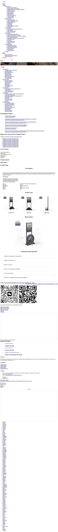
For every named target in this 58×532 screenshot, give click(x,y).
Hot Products (2, 380)
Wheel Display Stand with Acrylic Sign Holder (15, 38)
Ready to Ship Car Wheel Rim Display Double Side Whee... (16, 131)
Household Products (8, 44)
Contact (4, 57)
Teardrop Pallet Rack (11, 21)
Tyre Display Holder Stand (12, 37)
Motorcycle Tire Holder (4, 307)
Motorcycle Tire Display (4, 306)
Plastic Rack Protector (9, 85)
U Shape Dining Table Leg (10, 104)
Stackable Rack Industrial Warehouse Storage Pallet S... (15, 120)
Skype (1, 385)
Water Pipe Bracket (10, 48)
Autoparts (6, 51)
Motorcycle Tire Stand (4, 309)
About (4, 4)
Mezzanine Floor (10, 22)
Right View (46, 212)
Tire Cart (29, 381)
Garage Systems (8, 27)
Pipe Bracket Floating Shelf (12, 47)
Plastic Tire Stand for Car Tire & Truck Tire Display (16, 36)
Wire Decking (9, 26)
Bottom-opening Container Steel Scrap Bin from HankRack (15, 125)
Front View (11, 212)
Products (4, 5)
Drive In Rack (9, 24)
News (4, 52)
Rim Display (2, 381)
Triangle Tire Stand (9, 345)
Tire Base (9, 43)
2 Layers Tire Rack (10, 17)
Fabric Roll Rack (10, 12)
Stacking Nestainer (10, 13)
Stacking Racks (8, 6)
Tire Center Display (10, 42)
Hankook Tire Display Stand (12, 34)
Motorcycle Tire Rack (4, 308)
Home (4, 3)
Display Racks (7, 33)
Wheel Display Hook (11, 41)
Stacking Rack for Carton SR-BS (13, 8)
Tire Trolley (9, 40)
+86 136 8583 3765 (9, 374)
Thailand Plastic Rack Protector (13, 25)
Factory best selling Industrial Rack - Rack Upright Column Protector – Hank (19, 282)
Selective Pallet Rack (11, 19)
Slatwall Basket (10, 29)
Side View (29, 212)
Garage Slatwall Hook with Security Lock (14, 28)
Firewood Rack (10, 49)
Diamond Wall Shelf (8, 111)
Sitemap (7, 380)
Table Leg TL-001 (8, 106)
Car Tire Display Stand (19, 381)
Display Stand (12, 381)
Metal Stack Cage (10, 14)
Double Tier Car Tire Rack (12, 7)
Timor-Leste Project (8, 54)
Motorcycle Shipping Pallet (10, 117)
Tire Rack (2, 310)
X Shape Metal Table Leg (11, 45)
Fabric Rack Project (8, 56)
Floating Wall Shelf (10, 50)
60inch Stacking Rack (11, 11)
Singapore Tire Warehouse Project (11, 55)
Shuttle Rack (9, 23)
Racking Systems (8, 18)
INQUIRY (2, 157)
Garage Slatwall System (9, 90)
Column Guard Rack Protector (12, 20)
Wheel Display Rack (11, 39)
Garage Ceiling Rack (11, 32)
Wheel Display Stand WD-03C (10, 128)
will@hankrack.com (9, 375)
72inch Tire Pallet (10, 16)
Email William (3, 384)
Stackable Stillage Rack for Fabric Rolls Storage (15, 9)
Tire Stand (7, 381)
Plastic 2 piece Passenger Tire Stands (13, 35)
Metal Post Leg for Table (11, 46)
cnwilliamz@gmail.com (17, 375)
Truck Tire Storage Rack (11, 15)
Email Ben (2, 386)
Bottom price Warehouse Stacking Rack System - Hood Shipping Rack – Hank (42, 283)
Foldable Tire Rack (10, 10)
